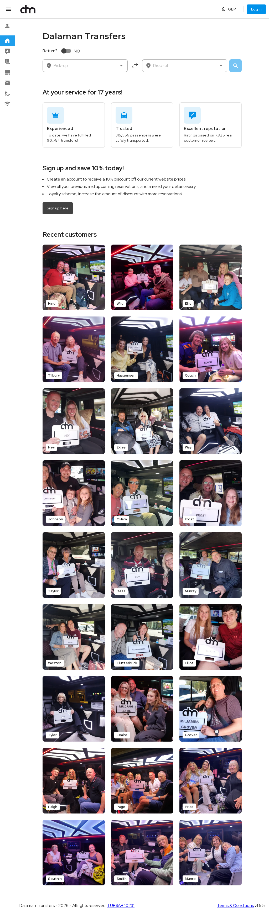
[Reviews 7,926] (7, 51)
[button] (121, 65)
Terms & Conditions (235, 905)
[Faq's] (7, 61)
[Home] (7, 40)
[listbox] (7, 64)
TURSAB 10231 (120, 905)
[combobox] (85, 65)
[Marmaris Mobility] (7, 93)
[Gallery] (7, 72)
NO (77, 51)
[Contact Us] (7, 82)
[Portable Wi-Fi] (7, 103)
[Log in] (7, 25)
